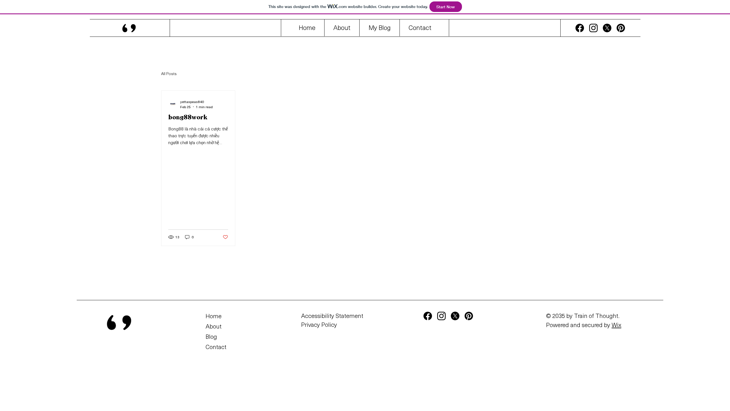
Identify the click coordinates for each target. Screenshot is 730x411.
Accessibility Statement (332, 315)
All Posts (169, 73)
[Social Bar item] (579, 28)
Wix (616, 324)
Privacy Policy (319, 324)
